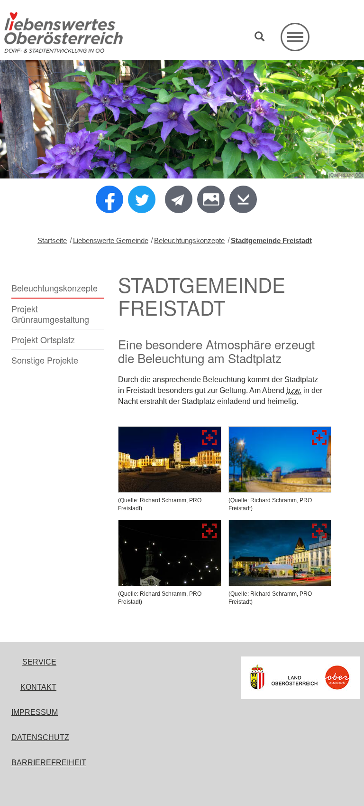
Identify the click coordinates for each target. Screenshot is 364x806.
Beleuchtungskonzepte (189, 240)
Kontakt (38, 687)
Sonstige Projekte (44, 360)
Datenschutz (40, 737)
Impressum (34, 712)
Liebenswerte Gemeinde (110, 240)
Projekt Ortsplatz (43, 339)
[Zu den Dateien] (243, 199)
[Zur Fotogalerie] (211, 199)
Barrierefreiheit (48, 763)
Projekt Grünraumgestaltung (50, 313)
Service (39, 662)
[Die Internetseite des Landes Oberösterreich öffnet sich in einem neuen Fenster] (300, 677)
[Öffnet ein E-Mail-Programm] (178, 199)
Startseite (52, 240)
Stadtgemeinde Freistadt (271, 240)
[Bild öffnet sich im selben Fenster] (169, 459)
